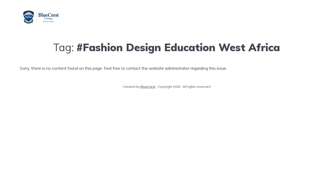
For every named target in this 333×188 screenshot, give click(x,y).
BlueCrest (147, 87)
